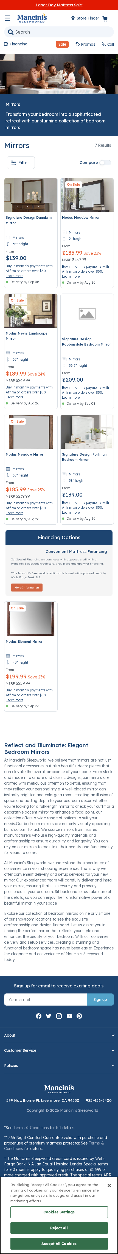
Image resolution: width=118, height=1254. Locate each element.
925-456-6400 (99, 1100)
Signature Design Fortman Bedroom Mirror (84, 457)
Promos (88, 44)
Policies (11, 1065)
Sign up (100, 999)
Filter (23, 162)
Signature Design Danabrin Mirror (29, 220)
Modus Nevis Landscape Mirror (26, 336)
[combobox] (59, 31)
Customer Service (20, 1050)
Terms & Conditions (31, 1127)
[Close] (109, 1185)
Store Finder (88, 18)
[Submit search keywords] (10, 32)
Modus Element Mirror (24, 641)
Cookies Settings (59, 1212)
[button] (60, 44)
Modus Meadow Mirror (81, 217)
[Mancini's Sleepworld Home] (32, 17)
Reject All (59, 1228)
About (9, 1035)
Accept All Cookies (59, 1243)
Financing (18, 44)
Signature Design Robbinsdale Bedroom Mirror (86, 341)
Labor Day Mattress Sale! (59, 4)
